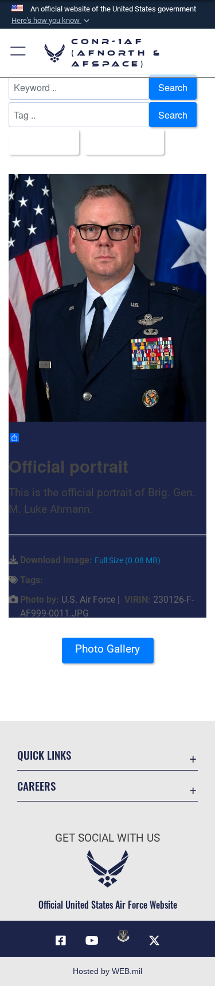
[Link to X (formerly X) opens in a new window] (154, 940)
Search (172, 87)
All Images (40, 142)
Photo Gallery (107, 648)
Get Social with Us (107, 837)
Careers (36, 785)
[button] (51, 20)
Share (33, 437)
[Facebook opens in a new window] (60, 940)
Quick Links (44, 755)
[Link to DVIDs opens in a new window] (123, 936)
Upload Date (121, 142)
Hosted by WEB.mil (107, 971)
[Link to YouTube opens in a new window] (91, 940)
